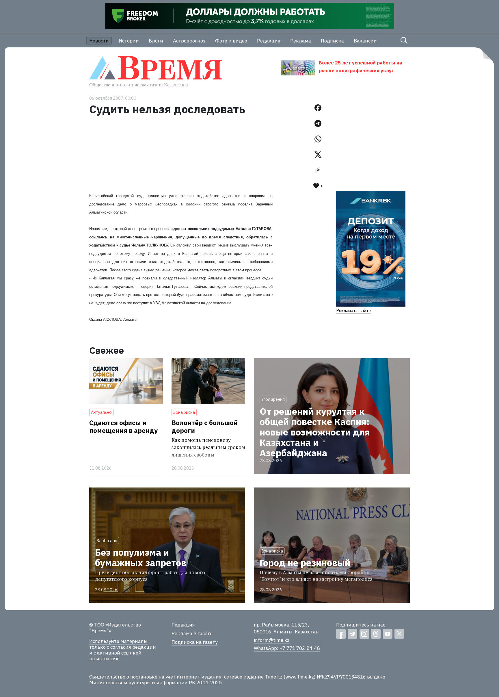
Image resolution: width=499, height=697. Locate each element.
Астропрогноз (189, 41)
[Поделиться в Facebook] (318, 108)
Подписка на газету (194, 642)
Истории (129, 41)
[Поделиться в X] (318, 154)
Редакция (268, 41)
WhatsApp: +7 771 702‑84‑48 (287, 648)
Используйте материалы (118, 641)
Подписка (332, 41)
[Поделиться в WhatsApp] (318, 139)
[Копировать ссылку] (318, 170)
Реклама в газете (192, 633)
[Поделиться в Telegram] (318, 123)
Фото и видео (231, 41)
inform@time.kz (272, 640)
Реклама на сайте (353, 310)
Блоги (156, 41)
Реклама (300, 41)
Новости (99, 41)
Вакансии (365, 41)
